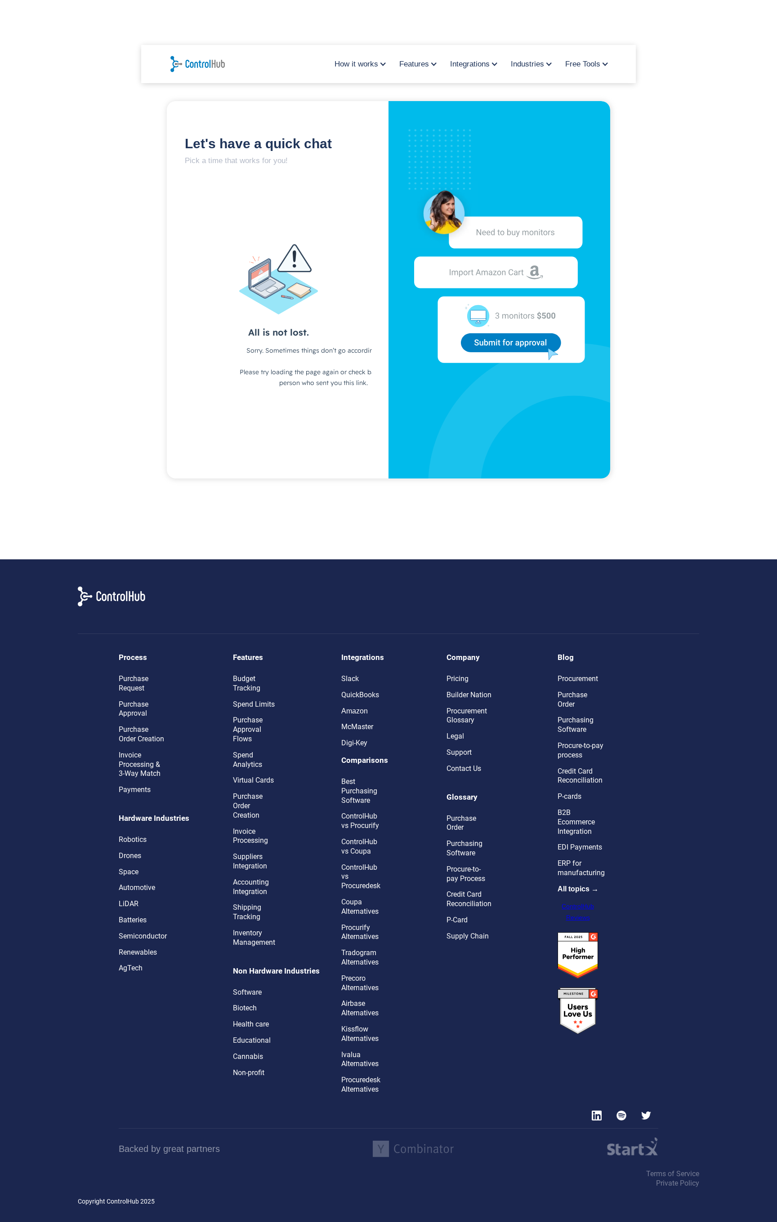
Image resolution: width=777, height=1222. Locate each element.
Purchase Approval (133, 709)
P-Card (457, 920)
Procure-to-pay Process (466, 874)
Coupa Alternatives (360, 907)
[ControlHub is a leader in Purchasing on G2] (578, 955)
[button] (358, 64)
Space (128, 872)
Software (247, 992)
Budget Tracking (246, 683)
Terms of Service (672, 1173)
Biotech (245, 1008)
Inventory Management (254, 938)
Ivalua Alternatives (360, 1059)
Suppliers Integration (250, 861)
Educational (252, 1040)
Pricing (458, 678)
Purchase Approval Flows (248, 729)
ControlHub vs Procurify (360, 821)
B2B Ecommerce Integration (576, 822)
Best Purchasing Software (359, 791)
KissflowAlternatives (360, 1034)
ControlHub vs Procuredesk (360, 876)
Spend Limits (254, 704)
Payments (135, 789)
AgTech (131, 968)
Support (459, 752)
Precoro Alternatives (360, 983)
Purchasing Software (464, 848)
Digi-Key (354, 743)
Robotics (133, 839)
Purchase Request (133, 683)
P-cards (569, 796)
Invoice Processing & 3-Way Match (140, 764)
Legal (455, 736)
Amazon (354, 711)
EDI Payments (580, 847)
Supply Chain (468, 936)
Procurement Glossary (467, 716)
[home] (202, 64)
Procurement (578, 678)
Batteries (133, 920)
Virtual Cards (253, 780)
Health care (251, 1024)
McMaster (357, 726)
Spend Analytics (247, 760)
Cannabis (248, 1056)
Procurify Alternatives (360, 932)
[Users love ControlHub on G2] (578, 1011)
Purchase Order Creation (141, 734)
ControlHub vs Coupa (359, 846)
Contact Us (464, 768)
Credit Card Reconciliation (469, 899)
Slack (350, 678)
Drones (130, 855)
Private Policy (677, 1183)
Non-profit (248, 1072)
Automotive (137, 887)
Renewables (138, 952)
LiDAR (128, 903)
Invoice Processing (250, 836)
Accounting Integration (251, 887)
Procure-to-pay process (580, 750)
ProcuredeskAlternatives (360, 1085)
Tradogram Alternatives (360, 957)
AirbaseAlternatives (360, 1008)
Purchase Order (461, 823)
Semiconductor (143, 936)
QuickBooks (360, 695)
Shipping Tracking (247, 912)
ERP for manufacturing (581, 868)
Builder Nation (469, 695)
